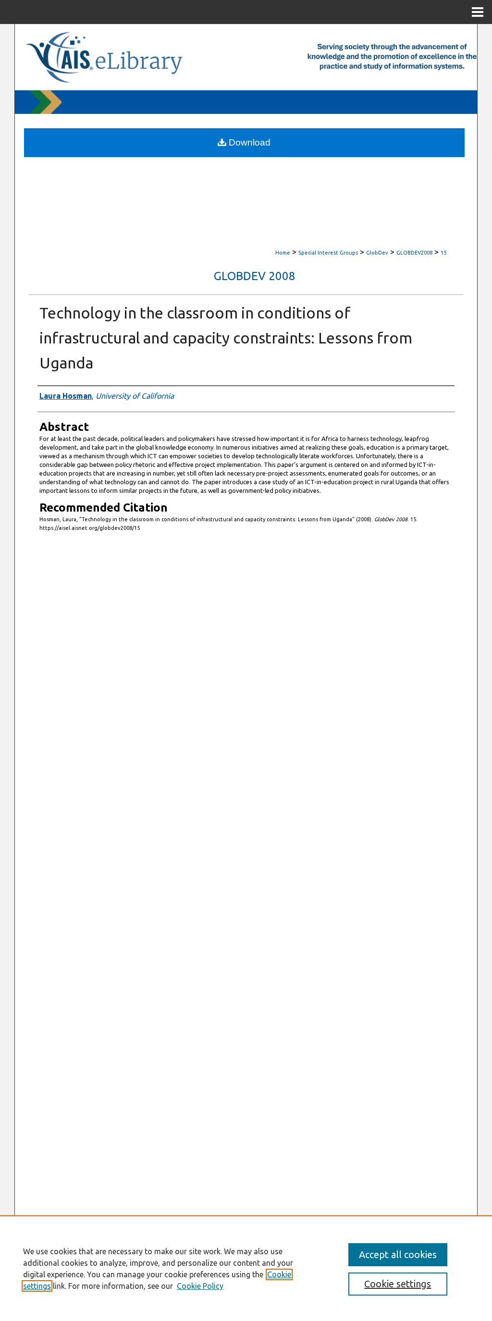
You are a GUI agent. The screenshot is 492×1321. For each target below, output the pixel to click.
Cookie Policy (200, 1286)
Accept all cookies (398, 1254)
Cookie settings (397, 1283)
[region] (246, 1268)
